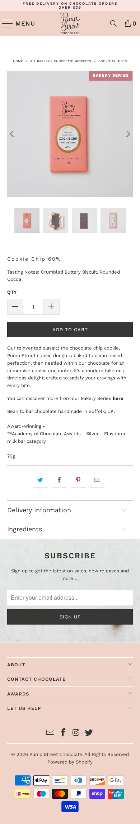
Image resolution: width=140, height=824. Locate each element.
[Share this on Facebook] (59, 480)
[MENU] (4, 23)
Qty (12, 292)
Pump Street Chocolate (55, 754)
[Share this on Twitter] (40, 480)
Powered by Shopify (70, 762)
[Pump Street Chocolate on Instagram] (76, 733)
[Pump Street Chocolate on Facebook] (63, 733)
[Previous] (12, 134)
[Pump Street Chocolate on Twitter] (89, 733)
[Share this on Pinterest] (78, 480)
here (118, 398)
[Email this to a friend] (97, 480)
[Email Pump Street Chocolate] (50, 733)
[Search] (113, 23)
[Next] (127, 134)
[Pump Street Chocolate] (70, 23)
